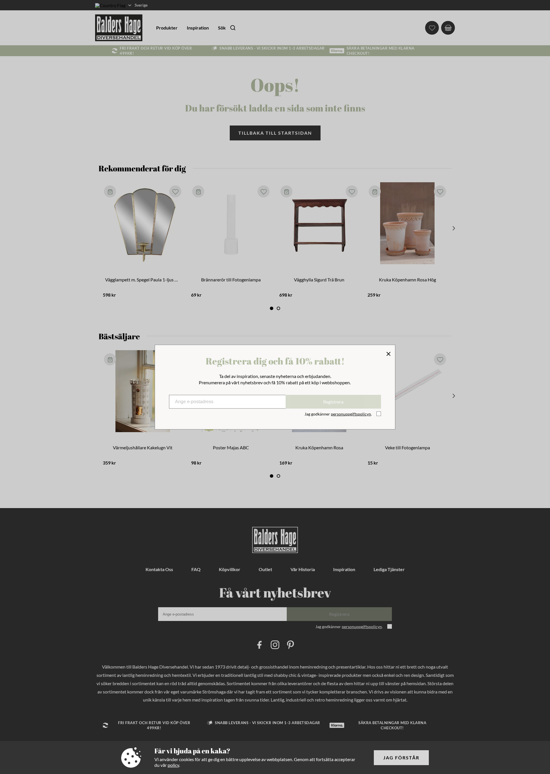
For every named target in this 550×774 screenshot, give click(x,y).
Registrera (333, 401)
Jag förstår (401, 757)
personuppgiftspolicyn (351, 414)
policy (173, 765)
